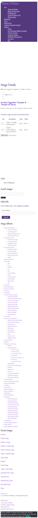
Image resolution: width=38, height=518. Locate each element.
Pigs (8, 282)
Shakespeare (7, 393)
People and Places (8, 389)
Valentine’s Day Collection (13, 377)
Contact (11, 39)
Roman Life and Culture (13, 255)
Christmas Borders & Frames (16, 353)
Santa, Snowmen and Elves (16, 361)
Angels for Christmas (15, 349)
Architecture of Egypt (12, 229)
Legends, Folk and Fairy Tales (11, 381)
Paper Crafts (7, 387)
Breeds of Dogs (5, 442)
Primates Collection (12, 276)
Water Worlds (7, 424)
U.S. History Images (6, 502)
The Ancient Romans (9, 247)
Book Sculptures (14, 11)
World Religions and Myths (11, 426)
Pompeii (9, 257)
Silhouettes (7, 397)
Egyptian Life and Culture (13, 235)
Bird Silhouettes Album (12, 398)
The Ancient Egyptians (9, 227)
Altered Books (13, 9)
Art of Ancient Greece (12, 241)
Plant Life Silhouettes (12, 418)
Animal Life (7, 261)
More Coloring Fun (12, 314)
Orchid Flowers (11, 330)
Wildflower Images (12, 337)
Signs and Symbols (8, 395)
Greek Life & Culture (12, 245)
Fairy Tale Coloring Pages (13, 300)
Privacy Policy (13, 35)
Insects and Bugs (11, 278)
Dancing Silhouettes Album (13, 404)
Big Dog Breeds (5, 484)
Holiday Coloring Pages (12, 304)
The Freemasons (8, 340)
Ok (27, 516)
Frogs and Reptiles (11, 273)
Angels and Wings (8, 259)
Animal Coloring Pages (12, 296)
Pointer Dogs (5, 438)
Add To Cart (4, 135)
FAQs (10, 29)
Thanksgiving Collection (13, 375)
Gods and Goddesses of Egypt (14, 233)
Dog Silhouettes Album (12, 406)
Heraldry (6, 341)
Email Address (6, 210)
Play (5, 21)
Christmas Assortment (15, 351)
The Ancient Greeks (9, 237)
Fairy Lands (7, 316)
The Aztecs (7, 284)
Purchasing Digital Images (17, 31)
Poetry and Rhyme (8, 391)
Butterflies (10, 267)
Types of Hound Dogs (7, 454)
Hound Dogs (4, 465)
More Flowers (11, 328)
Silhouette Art (5, 507)
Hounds (3, 461)
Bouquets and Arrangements (14, 322)
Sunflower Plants (11, 335)
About (6, 27)
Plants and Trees (11, 332)
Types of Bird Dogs (7, 469)
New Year (10, 371)
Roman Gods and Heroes (13, 253)
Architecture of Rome (12, 249)
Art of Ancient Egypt (12, 231)
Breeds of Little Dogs (7, 446)
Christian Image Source (8, 505)
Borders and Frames (9, 288)
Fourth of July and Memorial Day (15, 365)
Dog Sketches (5, 477)
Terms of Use (12, 33)
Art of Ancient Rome (12, 251)
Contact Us (4, 493)
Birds (9, 265)
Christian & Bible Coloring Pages (14, 298)
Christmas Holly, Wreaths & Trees (17, 357)
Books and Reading (8, 286)
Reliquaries (12, 17)
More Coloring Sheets (12, 310)
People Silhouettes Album (13, 416)
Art (5, 7)
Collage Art (12, 13)
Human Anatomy (8, 379)
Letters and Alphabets (9, 383)
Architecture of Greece (12, 239)
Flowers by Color (11, 324)
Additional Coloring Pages (13, 308)
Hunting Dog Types (7, 480)
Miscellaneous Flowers (12, 326)
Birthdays (10, 345)
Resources (7, 23)
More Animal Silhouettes (13, 414)
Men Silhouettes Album (13, 410)
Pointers (3, 434)
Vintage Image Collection (10, 422)
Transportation (7, 420)
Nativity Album (14, 359)
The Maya (6, 385)
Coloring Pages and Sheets (10, 294)
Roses (9, 334)
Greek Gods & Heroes (12, 243)
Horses (9, 275)
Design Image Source (7, 509)
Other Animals (11, 280)
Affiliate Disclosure (15, 37)
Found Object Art (14, 15)
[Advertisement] (19, 62)
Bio (9, 41)
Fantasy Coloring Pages (12, 302)
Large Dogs (4, 457)
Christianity (7, 292)
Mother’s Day (11, 369)
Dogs (9, 271)
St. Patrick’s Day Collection (13, 373)
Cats (9, 269)
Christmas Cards (14, 355)
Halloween (10, 367)
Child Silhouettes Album (13, 402)
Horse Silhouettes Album (13, 408)
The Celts (6, 290)
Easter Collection (11, 363)
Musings (7, 19)
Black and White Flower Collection (15, 320)
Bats (8, 263)
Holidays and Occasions (10, 343)
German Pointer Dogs (7, 450)
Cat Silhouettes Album (12, 400)
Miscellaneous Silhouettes (13, 412)
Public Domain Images (12, 25)
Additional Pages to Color (13, 306)
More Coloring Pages (12, 312)
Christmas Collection (12, 347)
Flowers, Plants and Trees (10, 318)
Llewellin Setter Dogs (7, 473)
